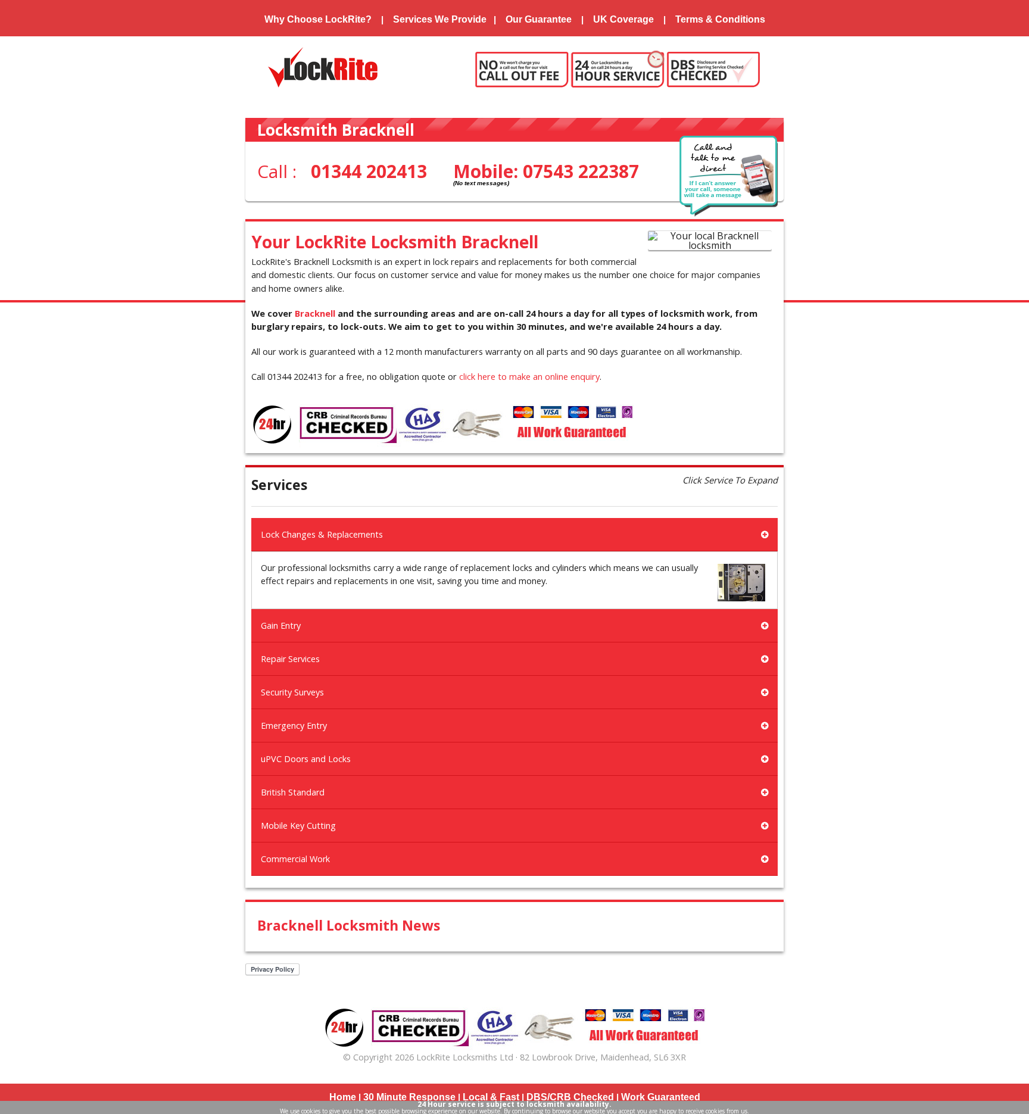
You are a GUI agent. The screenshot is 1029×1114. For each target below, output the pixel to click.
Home (342, 1097)
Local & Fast (491, 1097)
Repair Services (290, 658)
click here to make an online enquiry (529, 376)
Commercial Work (295, 859)
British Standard (293, 792)
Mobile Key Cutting (298, 825)
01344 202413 (369, 171)
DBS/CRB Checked (570, 1097)
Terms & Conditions (720, 19)
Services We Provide (440, 19)
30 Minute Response (409, 1097)
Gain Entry (281, 625)
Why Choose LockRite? (318, 19)
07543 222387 (581, 171)
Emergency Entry (294, 725)
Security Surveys (292, 692)
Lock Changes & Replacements (322, 534)
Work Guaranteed (660, 1097)
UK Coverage (623, 19)
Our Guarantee (539, 19)
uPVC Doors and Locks (306, 758)
